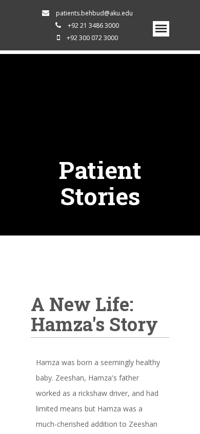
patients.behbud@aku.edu (94, 13)
